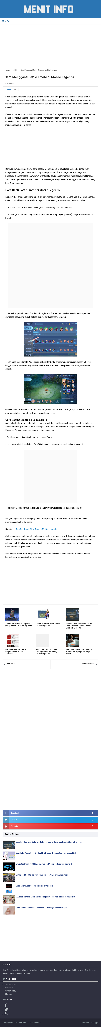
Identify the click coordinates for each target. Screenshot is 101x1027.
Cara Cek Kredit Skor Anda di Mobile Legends (36, 529)
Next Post (11, 663)
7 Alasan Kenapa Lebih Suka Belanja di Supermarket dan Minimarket (45, 897)
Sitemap (8, 994)
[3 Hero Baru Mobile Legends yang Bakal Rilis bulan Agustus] (19, 614)
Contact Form (10, 984)
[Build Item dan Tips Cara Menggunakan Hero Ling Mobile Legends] (50, 640)
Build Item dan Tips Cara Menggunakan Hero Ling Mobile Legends (46, 651)
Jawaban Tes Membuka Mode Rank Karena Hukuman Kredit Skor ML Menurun (79, 626)
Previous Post (88, 663)
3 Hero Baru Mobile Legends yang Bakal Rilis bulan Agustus (18, 625)
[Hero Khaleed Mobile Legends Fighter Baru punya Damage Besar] (80, 640)
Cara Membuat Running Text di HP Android (34, 886)
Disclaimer (9, 988)
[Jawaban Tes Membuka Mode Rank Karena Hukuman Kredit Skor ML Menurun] (80, 614)
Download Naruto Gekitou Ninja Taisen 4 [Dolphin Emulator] (42, 875)
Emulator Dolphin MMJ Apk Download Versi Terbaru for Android (44, 864)
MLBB (16, 89)
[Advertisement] (50, 45)
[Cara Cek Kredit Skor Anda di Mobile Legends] (50, 614)
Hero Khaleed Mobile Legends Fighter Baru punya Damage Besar (79, 651)
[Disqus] (50, 702)
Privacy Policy (10, 991)
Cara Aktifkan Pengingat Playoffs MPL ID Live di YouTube (16, 651)
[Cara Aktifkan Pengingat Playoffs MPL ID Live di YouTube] (19, 640)
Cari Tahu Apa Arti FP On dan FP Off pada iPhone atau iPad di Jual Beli (46, 853)
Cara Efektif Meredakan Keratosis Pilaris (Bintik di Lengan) (41, 908)
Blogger (95, 1023)
